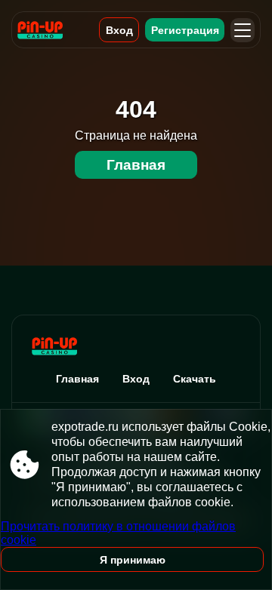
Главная (136, 165)
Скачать (194, 379)
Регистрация (185, 30)
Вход (119, 30)
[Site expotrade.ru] (50, 29)
